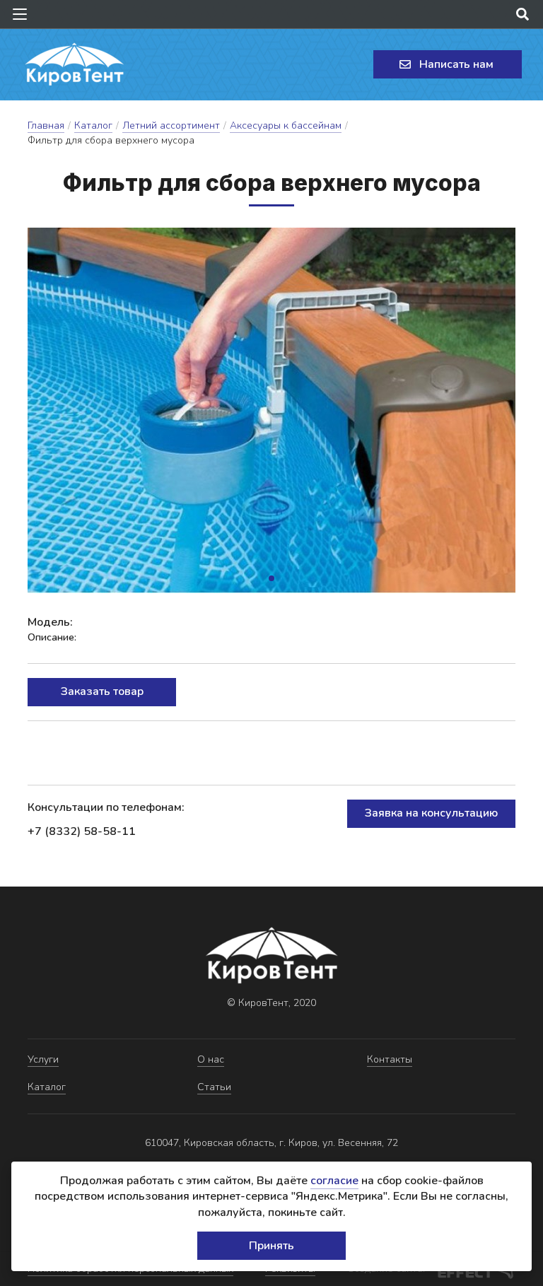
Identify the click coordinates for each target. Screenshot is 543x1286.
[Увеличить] (271, 410)
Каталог (93, 125)
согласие (334, 1180)
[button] (271, 578)
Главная (46, 125)
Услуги (43, 1059)
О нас (210, 1059)
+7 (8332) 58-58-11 (82, 831)
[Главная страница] (74, 64)
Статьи (214, 1087)
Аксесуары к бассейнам (285, 125)
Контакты (389, 1059)
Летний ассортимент (171, 125)
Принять (271, 1245)
